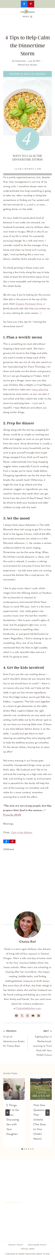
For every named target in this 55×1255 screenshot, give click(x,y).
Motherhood (23, 65)
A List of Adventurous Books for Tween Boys (14, 1038)
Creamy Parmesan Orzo (29, 304)
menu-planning (40, 390)
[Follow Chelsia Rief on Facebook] (16, 1015)
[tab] (22, 1149)
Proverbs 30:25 (12, 815)
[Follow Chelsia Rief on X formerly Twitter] (22, 1015)
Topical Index (27, 1249)
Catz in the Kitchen (21, 833)
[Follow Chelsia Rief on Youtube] (33, 1015)
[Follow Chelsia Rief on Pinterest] (38, 1015)
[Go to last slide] (7, 1112)
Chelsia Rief (20, 61)
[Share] (6, 841)
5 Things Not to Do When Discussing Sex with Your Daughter (12, 1120)
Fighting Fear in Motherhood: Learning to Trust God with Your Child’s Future (42, 1043)
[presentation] (14, 1089)
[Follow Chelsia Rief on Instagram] (27, 1015)
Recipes (33, 65)
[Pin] (12, 841)
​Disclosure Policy (37, 1245)
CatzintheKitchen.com (28, 1008)
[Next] (47, 1112)
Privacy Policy (15, 1245)
